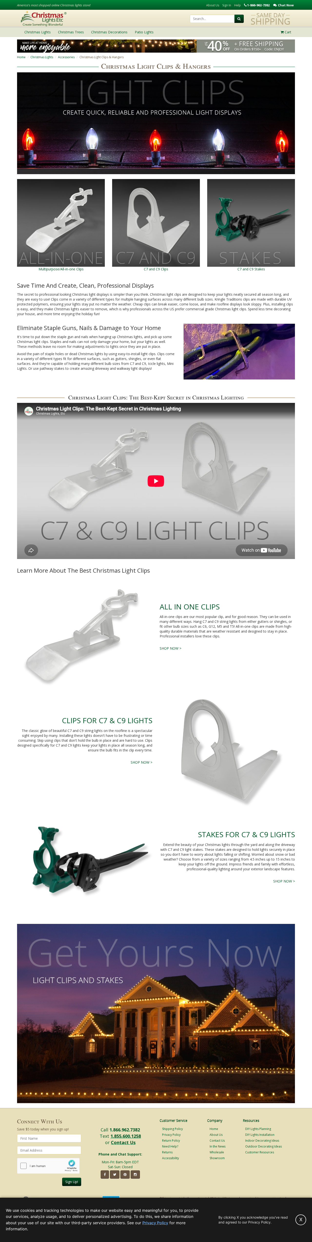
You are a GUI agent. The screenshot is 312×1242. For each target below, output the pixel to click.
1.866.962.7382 (124, 1130)
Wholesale (217, 1152)
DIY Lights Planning (258, 1129)
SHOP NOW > (170, 648)
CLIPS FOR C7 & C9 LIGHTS (107, 720)
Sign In (226, 5)
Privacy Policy (171, 1135)
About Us (212, 5)
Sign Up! (71, 1181)
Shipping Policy (172, 1129)
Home (21, 57)
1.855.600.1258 (125, 1136)
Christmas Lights (41, 57)
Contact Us (123, 1142)
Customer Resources (259, 1152)
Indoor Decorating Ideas (262, 1140)
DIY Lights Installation (259, 1135)
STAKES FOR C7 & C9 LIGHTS (246, 834)
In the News (217, 1146)
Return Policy (171, 1140)
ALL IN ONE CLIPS (190, 607)
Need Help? (170, 1146)
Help (237, 5)
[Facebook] (105, 1174)
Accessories (66, 57)
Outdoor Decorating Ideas (263, 1146)
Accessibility (170, 1158)
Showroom (217, 1158)
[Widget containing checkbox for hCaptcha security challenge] (48, 1166)
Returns (167, 1152)
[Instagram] (135, 1174)
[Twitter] (114, 1174)
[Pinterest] (125, 1174)
